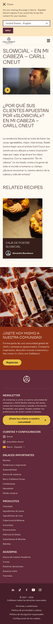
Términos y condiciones (26, 606)
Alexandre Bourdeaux (22, 253)
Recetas (6, 460)
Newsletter (8, 488)
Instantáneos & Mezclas (14, 539)
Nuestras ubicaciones (13, 566)
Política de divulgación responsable (27, 614)
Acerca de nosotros (12, 474)
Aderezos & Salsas (12, 534)
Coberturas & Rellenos (13, 520)
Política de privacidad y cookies (26, 610)
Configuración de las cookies (26, 618)
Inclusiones (8, 525)
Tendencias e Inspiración (14, 465)
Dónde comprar (10, 493)
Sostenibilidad (10, 469)
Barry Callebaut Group (14, 479)
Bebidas (7, 544)
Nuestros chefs (10, 571)
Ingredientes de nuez (13, 515)
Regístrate (12, 362)
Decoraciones (9, 530)
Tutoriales (7, 576)
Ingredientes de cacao (13, 511)
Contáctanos (9, 483)
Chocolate (8, 506)
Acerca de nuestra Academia (17, 557)
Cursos (6, 561)
